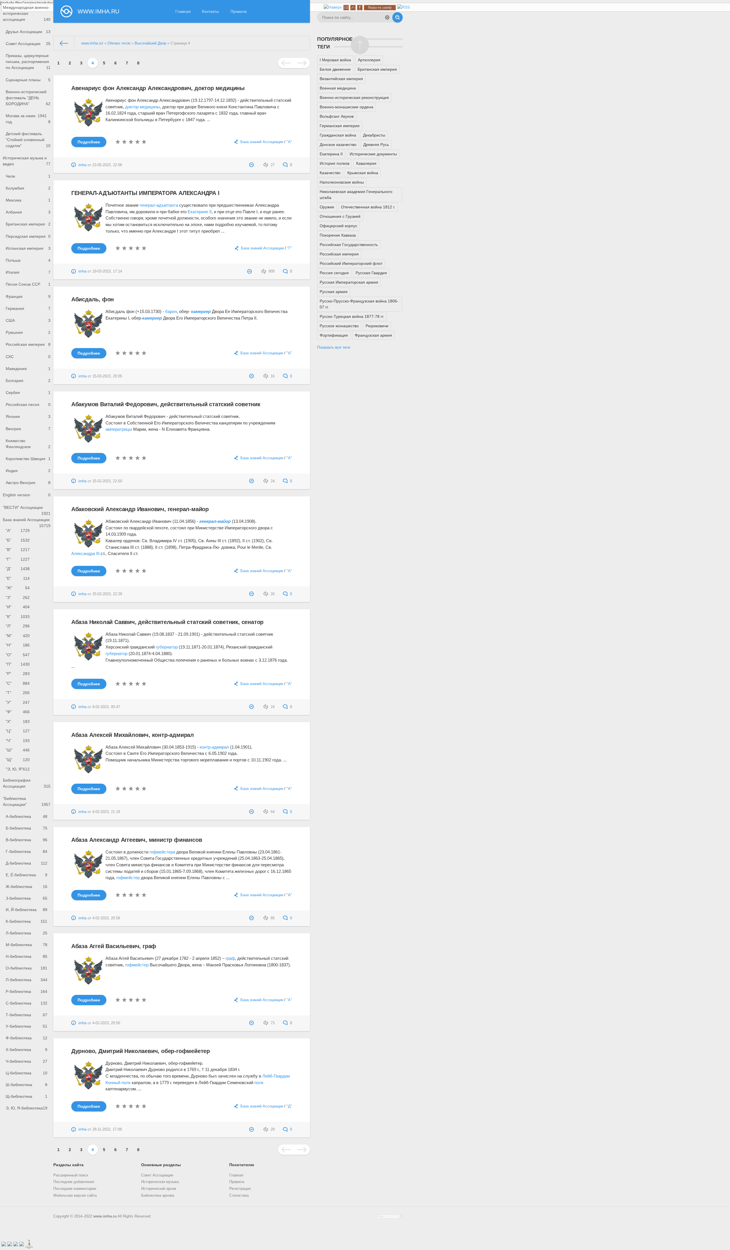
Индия (28, 470)
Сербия (28, 392)
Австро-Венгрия (28, 482)
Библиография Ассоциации (26, 783)
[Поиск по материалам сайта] (380, 7)
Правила (238, 11)
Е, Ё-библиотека (26, 875)
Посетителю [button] (241, 1164)
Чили (28, 176)
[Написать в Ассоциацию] (353, 7)
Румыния (28, 332)
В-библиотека (26, 840)
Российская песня (28, 404)
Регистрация (240, 1189)
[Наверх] (360, 45)
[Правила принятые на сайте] (359, 7)
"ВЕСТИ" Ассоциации (26, 509)
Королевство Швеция (28, 458)
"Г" (18, 559)
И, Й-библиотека (26, 909)
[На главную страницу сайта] (346, 7)
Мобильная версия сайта (75, 1196)
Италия (28, 272)
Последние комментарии (74, 1189)
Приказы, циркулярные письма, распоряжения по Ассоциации (28, 61)
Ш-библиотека (26, 1084)
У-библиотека (26, 1026)
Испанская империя (28, 248)
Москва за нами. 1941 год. (28, 118)
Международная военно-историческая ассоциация (26, 13)
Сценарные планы (28, 80)
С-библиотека (26, 1003)
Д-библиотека (26, 863)
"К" (18, 616)
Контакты (210, 11)
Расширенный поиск (70, 1175)
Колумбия (28, 188)
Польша (28, 260)
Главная (183, 11)
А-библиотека (26, 816)
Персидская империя (28, 236)
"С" (18, 683)
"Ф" (18, 712)
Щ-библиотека (26, 1096)
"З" (18, 597)
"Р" (18, 673)
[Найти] (397, 17)
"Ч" (18, 740)
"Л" (18, 626)
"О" (18, 655)
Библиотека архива (157, 1196)
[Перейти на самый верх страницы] (333, 7)
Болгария (28, 380)
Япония (28, 416)
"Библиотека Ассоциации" (26, 801)
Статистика (239, 1196)
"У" (18, 702)
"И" (18, 607)
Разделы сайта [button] (68, 1164)
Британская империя (28, 224)
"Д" (18, 568)
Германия (28, 308)
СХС (28, 356)
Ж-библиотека (26, 886)
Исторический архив (158, 1189)
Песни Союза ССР (28, 284)
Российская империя (28, 344)
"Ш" (18, 750)
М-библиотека (26, 944)
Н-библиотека (26, 956)
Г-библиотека (26, 851)
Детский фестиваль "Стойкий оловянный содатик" (28, 139)
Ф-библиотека (26, 1038)
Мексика (28, 200)
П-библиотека (26, 979)
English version (26, 495)
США (28, 320)
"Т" (18, 692)
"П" (18, 664)
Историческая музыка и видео (26, 161)
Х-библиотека (26, 1049)
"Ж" (18, 588)
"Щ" (18, 759)
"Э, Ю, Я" (18, 769)
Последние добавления (73, 1182)
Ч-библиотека (26, 1061)
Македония (28, 368)
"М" (18, 635)
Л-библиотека (26, 933)
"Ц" (18, 731)
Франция (28, 296)
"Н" (18, 645)
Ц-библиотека (26, 1073)
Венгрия (28, 428)
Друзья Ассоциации (28, 31)
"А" (18, 530)
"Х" (18, 721)
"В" (18, 549)
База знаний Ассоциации (26, 521)
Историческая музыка (160, 1182)
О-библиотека (26, 968)
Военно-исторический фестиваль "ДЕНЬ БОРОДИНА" (28, 98)
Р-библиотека (26, 991)
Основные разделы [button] (161, 1164)
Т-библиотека (26, 1015)
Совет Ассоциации (28, 43)
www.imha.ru (105, 1216)
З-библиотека (26, 898)
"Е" (18, 578)
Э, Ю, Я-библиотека (26, 1108)
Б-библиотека (26, 828)
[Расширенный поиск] (387, 17)
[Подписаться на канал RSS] (403, 7)
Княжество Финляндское (28, 443)
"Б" (18, 540)
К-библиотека (26, 921)
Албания (28, 212)
